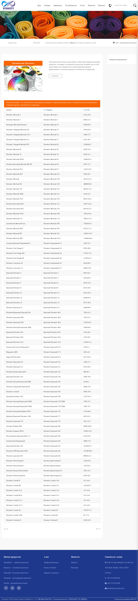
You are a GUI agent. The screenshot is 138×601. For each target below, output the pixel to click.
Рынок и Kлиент (50, 568)
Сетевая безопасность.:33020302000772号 (67, 599)
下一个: (98, 529)
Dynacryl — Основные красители (16, 568)
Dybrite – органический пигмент (16, 583)
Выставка (74, 568)
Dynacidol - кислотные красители (16, 573)
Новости (91, 5)
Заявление (57, 5)
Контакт (101, 5)
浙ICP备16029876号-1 (45, 599)
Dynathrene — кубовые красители (16, 562)
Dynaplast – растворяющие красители (17, 578)
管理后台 (84, 599)
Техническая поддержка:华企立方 (125, 599)
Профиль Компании (51, 562)
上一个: (6, 529)
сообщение (55, 76)
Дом (39, 5)
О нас (82, 5)
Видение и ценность (51, 573)
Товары (47, 5)
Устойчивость (71, 5)
